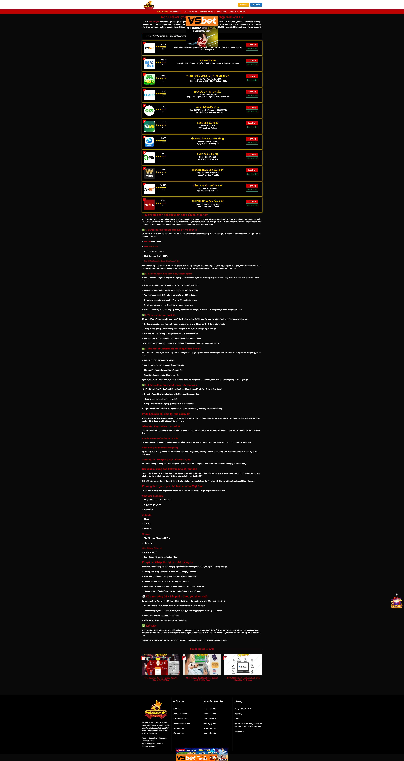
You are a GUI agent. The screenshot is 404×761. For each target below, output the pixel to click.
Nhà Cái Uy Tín (162, 12)
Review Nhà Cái (175, 12)
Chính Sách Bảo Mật (180, 714)
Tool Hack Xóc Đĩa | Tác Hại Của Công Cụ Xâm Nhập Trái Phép (161, 679)
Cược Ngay (252, 45)
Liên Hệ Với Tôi (178, 728)
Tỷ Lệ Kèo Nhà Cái (191, 12)
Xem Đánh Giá (252, 49)
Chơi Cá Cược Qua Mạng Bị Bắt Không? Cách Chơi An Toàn (202, 679)
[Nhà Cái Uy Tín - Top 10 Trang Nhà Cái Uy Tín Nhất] (151, 4)
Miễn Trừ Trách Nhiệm (181, 724)
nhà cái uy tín (154, 22)
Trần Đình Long (178, 733)
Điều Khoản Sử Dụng (180, 719)
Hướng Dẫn (234, 12)
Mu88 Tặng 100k (210, 728)
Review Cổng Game (206, 12)
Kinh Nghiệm (221, 12)
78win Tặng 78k (210, 709)
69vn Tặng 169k (210, 719)
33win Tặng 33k (210, 714)
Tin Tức (242, 12)
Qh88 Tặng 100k (210, 724)
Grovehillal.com (148, 722)
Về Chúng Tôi (178, 709)
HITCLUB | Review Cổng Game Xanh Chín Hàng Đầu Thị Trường (243, 679)
